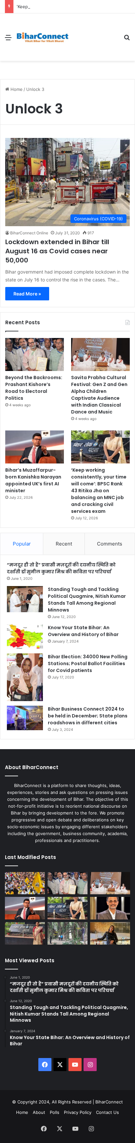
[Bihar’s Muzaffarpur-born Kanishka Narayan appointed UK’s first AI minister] (34, 446)
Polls (54, 1112)
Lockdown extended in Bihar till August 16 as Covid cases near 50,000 (57, 251)
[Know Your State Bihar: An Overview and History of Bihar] (25, 636)
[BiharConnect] (42, 37)
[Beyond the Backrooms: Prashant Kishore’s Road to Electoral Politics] (34, 354)
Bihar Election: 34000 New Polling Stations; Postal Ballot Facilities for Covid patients (87, 663)
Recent (64, 544)
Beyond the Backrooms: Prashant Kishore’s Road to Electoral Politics (33, 387)
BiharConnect (109, 1101)
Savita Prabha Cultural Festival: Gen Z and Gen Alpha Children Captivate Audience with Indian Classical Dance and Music (99, 394)
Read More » (27, 293)
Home (16, 89)
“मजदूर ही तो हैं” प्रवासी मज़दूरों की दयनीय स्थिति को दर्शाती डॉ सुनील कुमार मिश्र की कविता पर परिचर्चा (61, 568)
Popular (22, 544)
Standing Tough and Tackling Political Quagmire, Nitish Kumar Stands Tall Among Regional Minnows (87, 599)
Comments (109, 544)
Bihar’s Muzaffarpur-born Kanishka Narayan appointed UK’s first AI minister (33, 480)
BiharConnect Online (29, 232)
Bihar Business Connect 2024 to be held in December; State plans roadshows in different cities (87, 716)
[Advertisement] (94, 37)
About (39, 1112)
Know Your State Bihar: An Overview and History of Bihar (83, 631)
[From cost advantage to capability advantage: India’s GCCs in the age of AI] (110, 908)
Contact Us (107, 1112)
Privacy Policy (77, 1112)
